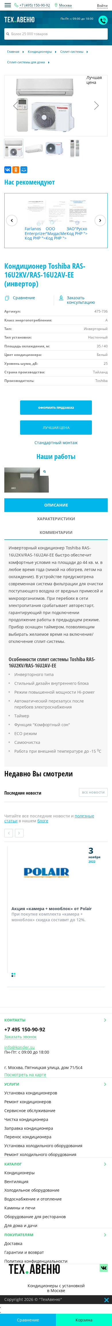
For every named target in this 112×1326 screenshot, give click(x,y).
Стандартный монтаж (56, 442)
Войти (102, 5)
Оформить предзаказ (56, 408)
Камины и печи (19, 1207)
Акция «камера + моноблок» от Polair (51, 908)
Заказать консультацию (81, 300)
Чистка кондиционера (26, 1119)
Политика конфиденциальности (35, 1261)
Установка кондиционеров (30, 1093)
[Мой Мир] (23, 169)
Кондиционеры (19, 1172)
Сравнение (28, 1320)
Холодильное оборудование (31, 1190)
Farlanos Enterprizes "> (35, 233)
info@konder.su (19, 1047)
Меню (7, 5)
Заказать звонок (20, 1037)
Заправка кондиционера (28, 1128)
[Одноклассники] (15, 169)
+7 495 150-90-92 (24, 1029)
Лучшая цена (56, 427)
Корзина (84, 1320)
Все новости (93, 792)
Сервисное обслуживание (29, 1110)
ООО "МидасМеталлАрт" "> (56, 233)
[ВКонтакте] (7, 169)
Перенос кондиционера (27, 1136)
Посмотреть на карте (25, 1074)
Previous (8, 833)
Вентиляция (16, 1181)
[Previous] (12, 220)
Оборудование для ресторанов (35, 1216)
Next (19, 833)
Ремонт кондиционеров (27, 1101)
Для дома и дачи (20, 1225)
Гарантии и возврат (24, 1252)
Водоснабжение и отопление (33, 1199)
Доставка (13, 1243)
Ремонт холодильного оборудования (40, 1154)
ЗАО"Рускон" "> (77, 231)
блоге (42, 820)
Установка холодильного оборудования (43, 1145)
